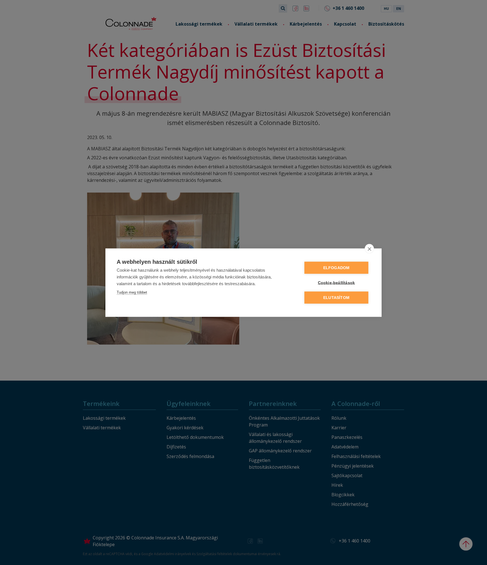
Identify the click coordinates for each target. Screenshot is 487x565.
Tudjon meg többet (132, 292)
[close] (369, 248)
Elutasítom (336, 297)
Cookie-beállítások (336, 282)
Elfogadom (336, 267)
